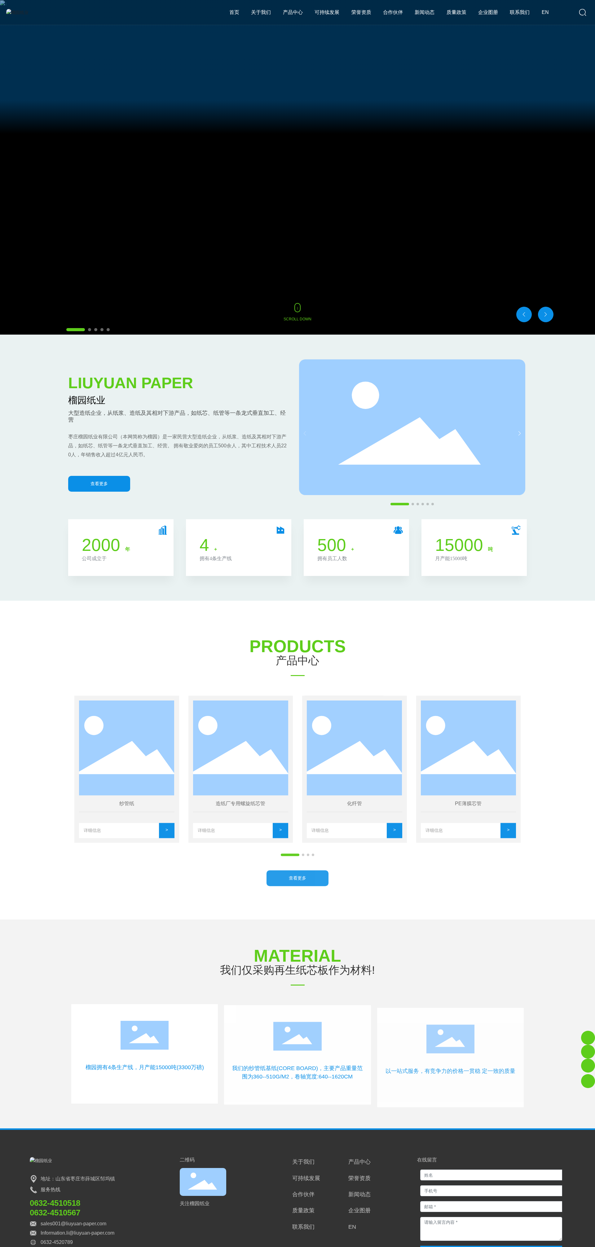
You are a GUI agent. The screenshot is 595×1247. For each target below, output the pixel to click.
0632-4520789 (57, 1242)
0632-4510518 (55, 1203)
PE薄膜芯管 (468, 802)
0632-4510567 (55, 1212)
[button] (75, 329)
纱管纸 (126, 802)
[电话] (588, 1038)
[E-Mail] (588, 1052)
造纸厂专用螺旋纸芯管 (240, 802)
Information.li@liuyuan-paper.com (77, 1233)
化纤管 (354, 802)
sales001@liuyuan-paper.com (73, 1223)
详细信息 (92, 829)
